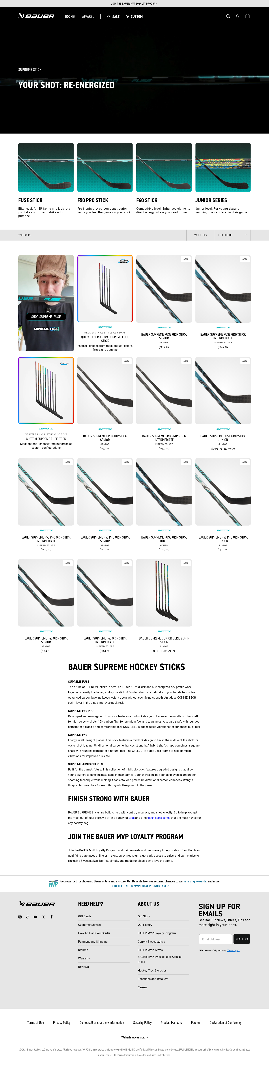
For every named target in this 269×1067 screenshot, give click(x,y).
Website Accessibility (134, 1037)
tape (131, 818)
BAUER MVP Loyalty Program (157, 933)
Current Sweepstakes (151, 941)
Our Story (144, 916)
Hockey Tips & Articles (152, 970)
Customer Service (89, 925)
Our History (145, 925)
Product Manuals (171, 1022)
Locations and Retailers (153, 979)
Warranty (84, 958)
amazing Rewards (195, 881)
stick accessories (159, 818)
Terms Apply (233, 950)
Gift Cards (84, 916)
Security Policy (142, 1022)
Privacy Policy (61, 1022)
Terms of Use (35, 1022)
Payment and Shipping (93, 941)
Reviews (83, 967)
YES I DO (241, 939)
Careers (142, 987)
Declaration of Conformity (226, 1022)
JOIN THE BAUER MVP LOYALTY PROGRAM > (135, 3)
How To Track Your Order (94, 933)
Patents (196, 1022)
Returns (83, 950)
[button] (70, 16)
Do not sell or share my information (102, 1022)
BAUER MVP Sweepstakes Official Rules (160, 959)
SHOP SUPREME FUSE (46, 316)
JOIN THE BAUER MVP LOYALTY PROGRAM (139, 886)
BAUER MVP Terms (150, 950)
